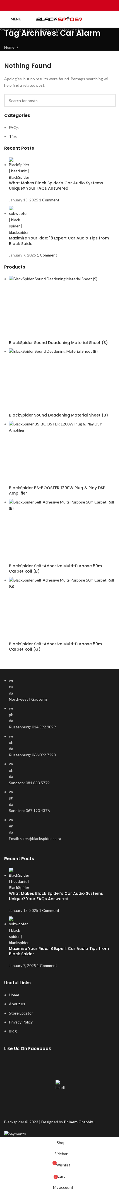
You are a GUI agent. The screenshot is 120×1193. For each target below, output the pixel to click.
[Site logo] (60, 19)
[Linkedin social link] (67, 5)
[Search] (114, 19)
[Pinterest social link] (59, 5)
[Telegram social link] (74, 5)
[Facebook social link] (45, 5)
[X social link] (52, 5)
